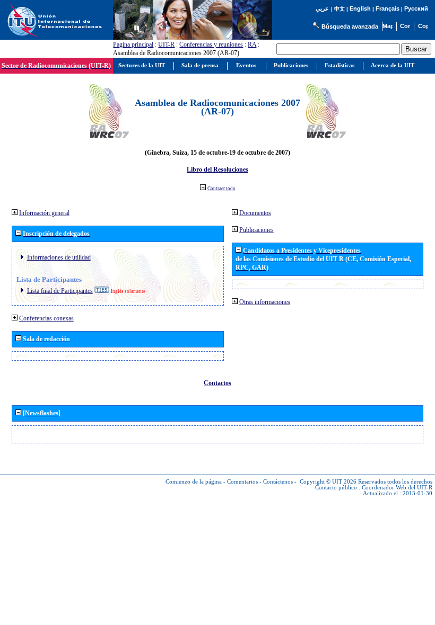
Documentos (255, 213)
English (360, 8)
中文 (339, 9)
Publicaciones (256, 230)
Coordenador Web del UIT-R (397, 487)
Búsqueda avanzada (349, 26)
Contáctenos (278, 482)
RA (252, 44)
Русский (416, 8)
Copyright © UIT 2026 (328, 482)
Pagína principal (133, 44)
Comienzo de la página (194, 482)
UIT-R (166, 44)
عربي (322, 9)
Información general (44, 213)
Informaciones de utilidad (59, 257)
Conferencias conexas (46, 318)
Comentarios (242, 482)
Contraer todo (221, 188)
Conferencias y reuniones (211, 44)
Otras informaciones (264, 302)
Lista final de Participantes (60, 290)
